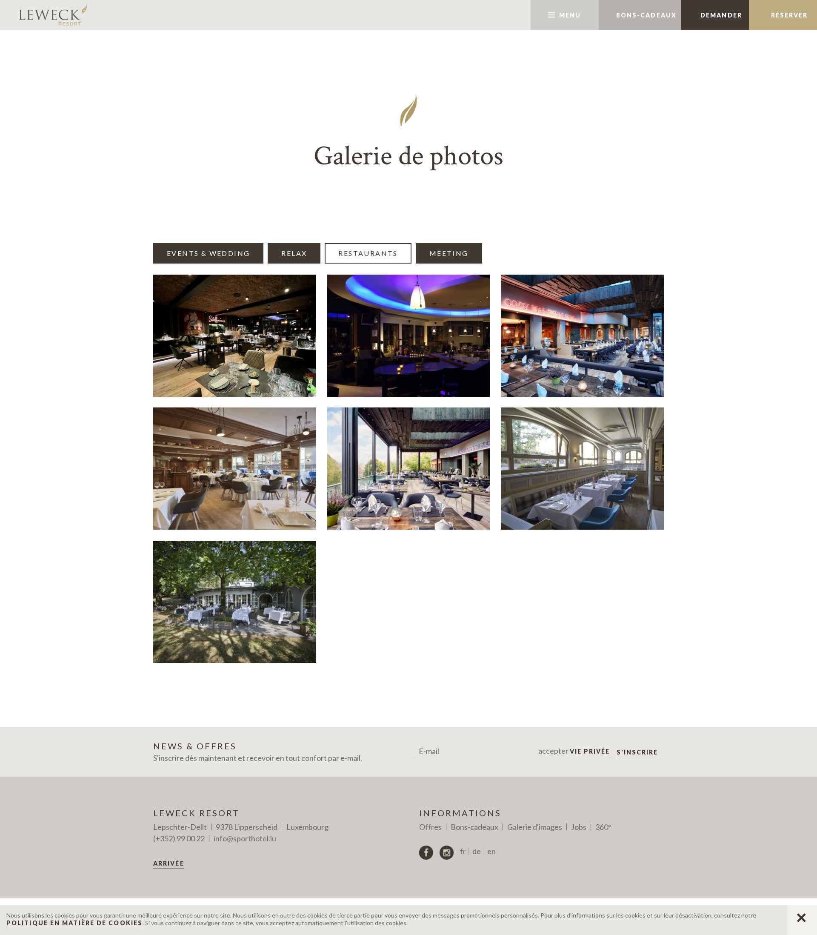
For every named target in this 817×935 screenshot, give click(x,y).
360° (603, 827)
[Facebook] (426, 853)
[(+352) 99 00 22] (508, 14)
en (491, 851)
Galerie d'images (534, 827)
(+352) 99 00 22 (179, 838)
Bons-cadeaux (474, 827)
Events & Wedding (208, 253)
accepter (574, 750)
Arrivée (168, 863)
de (476, 851)
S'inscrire (637, 752)
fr (463, 851)
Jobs (578, 827)
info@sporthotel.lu (245, 838)
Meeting (448, 253)
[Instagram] (447, 853)
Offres (430, 827)
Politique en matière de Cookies (74, 922)
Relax (294, 253)
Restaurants (367, 253)
